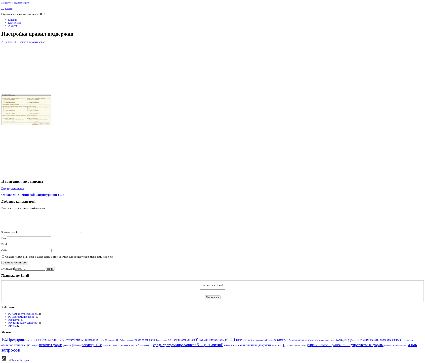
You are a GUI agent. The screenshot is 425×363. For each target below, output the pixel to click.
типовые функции (282, 345)
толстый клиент (300, 345)
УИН (193, 340)
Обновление (109, 340)
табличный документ (257, 345)
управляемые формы (367, 345)
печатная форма (50, 345)
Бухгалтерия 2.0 (53, 339)
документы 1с (282, 339)
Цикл (239, 339)
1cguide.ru (6, 8)
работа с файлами (72, 345)
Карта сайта (14, 22)
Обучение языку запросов (22, 322)
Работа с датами (126, 340)
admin (23, 42)
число (404, 345)
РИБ (117, 340)
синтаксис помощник (111, 345)
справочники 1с (146, 345)
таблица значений (208, 344)
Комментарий (9, 232)
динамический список (264, 340)
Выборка (90, 339)
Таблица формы (181, 339)
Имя (3, 238)
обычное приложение (15, 345)
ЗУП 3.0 (100, 340)
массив (374, 339)
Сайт (4, 250)
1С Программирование (21, 316)
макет (365, 339)
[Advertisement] (212, 68)
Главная (12, 19)
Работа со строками (144, 339)
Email (4, 244)
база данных (249, 340)
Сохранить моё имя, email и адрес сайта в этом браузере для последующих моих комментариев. (59, 256)
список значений (129, 345)
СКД (169, 340)
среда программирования (173, 345)
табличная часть (233, 345)
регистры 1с (91, 345)
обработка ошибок (390, 339)
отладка (35, 345)
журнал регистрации (327, 340)
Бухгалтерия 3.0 (74, 339)
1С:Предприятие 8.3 (18, 339)
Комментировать (36, 42)
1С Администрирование (22, 313)
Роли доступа (161, 340)
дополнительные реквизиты (304, 340)
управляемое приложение (328, 344)
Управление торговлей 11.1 (215, 340)
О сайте (12, 25)
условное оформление (393, 345)
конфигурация (347, 339)
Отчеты (12, 325)
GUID (38, 340)
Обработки (14, 319)
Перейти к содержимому (15, 2)
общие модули (407, 340)
